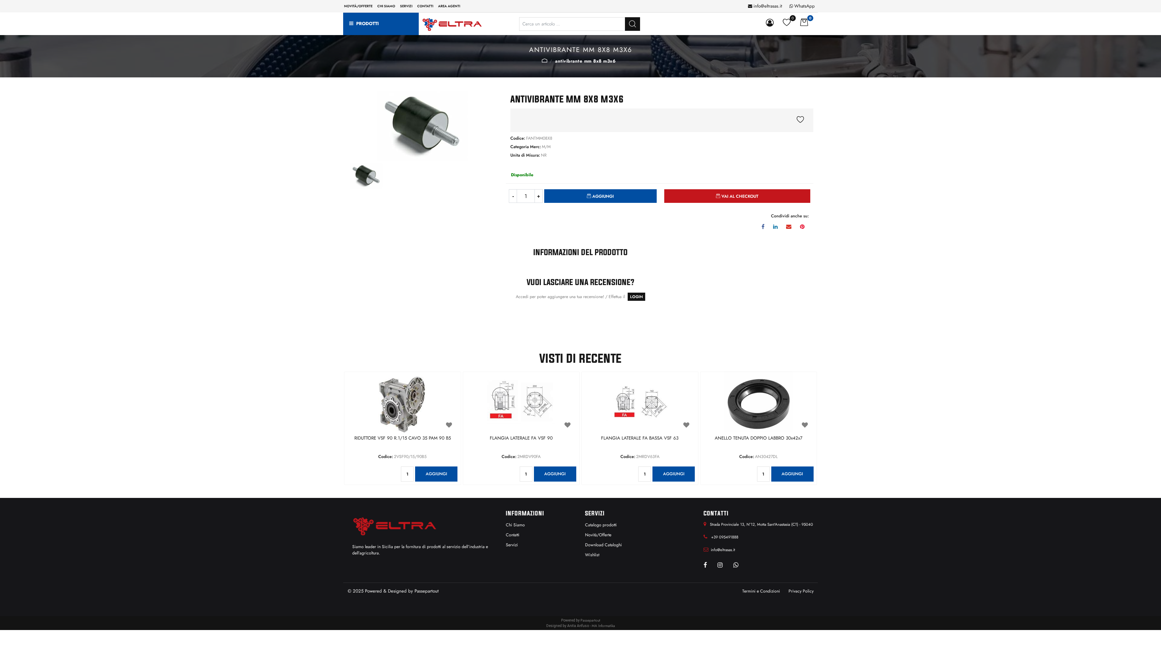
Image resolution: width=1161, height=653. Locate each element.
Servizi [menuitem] (406, 6)
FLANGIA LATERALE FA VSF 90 (521, 438)
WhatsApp (804, 6)
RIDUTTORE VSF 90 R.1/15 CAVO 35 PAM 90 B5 (402, 438)
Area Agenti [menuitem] (449, 6)
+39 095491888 (724, 537)
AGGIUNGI (436, 474)
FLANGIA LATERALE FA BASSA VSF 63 (639, 438)
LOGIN (636, 297)
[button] (632, 24)
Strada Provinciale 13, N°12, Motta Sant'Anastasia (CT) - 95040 (761, 524)
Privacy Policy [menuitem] (801, 591)
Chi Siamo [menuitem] (515, 525)
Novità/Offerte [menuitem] (358, 6)
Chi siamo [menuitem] (386, 6)
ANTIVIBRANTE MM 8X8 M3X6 (585, 61)
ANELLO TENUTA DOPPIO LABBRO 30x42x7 (758, 438)
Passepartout (427, 591)
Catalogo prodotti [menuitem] (601, 525)
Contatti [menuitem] (425, 6)
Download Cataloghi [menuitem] (603, 545)
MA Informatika (603, 626)
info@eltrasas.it (767, 6)
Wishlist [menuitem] (592, 555)
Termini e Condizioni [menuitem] (761, 591)
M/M (544, 60)
